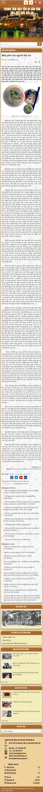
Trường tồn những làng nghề (22, 702)
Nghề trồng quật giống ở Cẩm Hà (15, 552)
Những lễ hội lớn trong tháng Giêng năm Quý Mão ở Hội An (21, 529)
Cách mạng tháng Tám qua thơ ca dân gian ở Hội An (25, 673)
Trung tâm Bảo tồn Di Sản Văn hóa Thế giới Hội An (17, 789)
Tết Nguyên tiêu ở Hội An (13, 524)
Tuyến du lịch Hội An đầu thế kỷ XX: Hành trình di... (26, 693)
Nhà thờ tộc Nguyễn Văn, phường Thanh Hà (19, 547)
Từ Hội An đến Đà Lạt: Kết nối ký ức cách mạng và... (26, 712)
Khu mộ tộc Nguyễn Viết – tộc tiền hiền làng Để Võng (21, 561)
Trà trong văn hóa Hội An (13, 539)
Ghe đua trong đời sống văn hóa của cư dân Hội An (22, 513)
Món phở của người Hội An (9, 50)
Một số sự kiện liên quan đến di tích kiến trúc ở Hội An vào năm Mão (21, 520)
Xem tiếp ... (5, 682)
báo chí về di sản (21, 688)
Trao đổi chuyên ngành (21, 649)
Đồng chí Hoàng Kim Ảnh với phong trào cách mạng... (26, 664)
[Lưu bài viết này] (40, 62)
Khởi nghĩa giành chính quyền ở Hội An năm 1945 (26, 655)
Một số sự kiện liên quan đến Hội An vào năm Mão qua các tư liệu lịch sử (21, 491)
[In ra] (36, 62)
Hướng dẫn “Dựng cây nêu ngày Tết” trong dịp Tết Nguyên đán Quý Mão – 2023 (21, 508)
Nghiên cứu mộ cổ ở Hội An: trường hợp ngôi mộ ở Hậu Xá (21, 585)
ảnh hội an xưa (21, 607)
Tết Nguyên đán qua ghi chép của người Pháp (20, 496)
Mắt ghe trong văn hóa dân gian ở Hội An (18, 556)
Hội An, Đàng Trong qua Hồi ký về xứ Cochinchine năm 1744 (20, 591)
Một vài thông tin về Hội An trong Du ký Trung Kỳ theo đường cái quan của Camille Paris (22, 503)
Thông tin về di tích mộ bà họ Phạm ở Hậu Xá (19, 567)
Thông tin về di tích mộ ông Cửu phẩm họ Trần (19, 579)
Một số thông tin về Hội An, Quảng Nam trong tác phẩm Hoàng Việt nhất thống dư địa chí (20, 574)
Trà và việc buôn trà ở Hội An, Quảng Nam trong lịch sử (21, 535)
